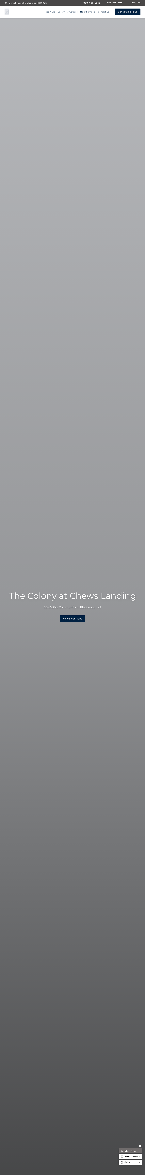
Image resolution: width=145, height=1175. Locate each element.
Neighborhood (87, 12)
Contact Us (103, 12)
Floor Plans (49, 12)
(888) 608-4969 (91, 3)
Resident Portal (114, 3)
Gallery (61, 12)
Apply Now (135, 3)
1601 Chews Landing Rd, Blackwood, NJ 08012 (26, 3)
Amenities (73, 12)
